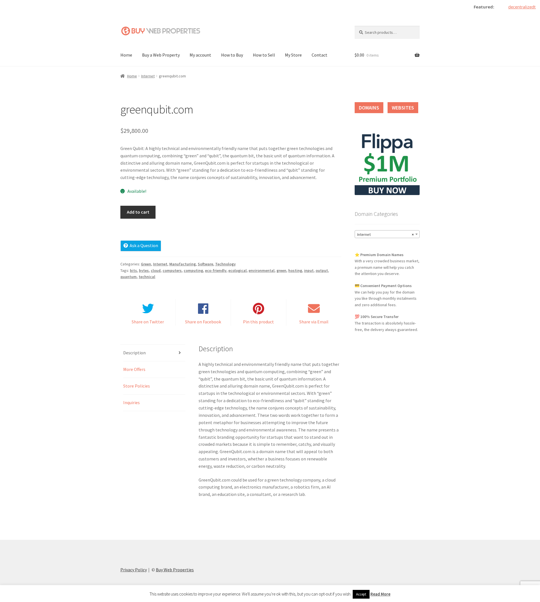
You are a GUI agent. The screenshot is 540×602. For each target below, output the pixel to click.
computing (193, 270)
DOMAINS (369, 107)
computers (172, 270)
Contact (319, 55)
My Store (293, 55)
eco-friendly (215, 270)
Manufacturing (182, 264)
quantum (128, 276)
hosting (295, 270)
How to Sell (264, 55)
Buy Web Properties (175, 569)
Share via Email (313, 322)
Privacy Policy (133, 569)
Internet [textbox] (385, 234)
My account (200, 55)
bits (133, 270)
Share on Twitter (148, 322)
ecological (237, 270)
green (281, 270)
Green (146, 264)
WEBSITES (403, 107)
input (309, 270)
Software (205, 264)
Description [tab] (134, 352)
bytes (144, 270)
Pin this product (258, 322)
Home (126, 55)
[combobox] (387, 234)
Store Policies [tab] (136, 386)
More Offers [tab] (134, 369)
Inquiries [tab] (131, 402)
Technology (225, 264)
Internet (148, 76)
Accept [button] (361, 594)
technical (147, 276)
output (322, 270)
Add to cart (138, 212)
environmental (261, 270)
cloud (156, 270)
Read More (380, 594)
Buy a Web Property (161, 55)
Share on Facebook (203, 322)
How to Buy (232, 55)
